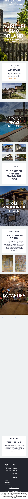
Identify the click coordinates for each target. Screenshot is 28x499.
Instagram (7, 484)
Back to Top (14, 488)
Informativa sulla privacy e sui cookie (18, 496)
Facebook (7, 482)
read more (14, 78)
